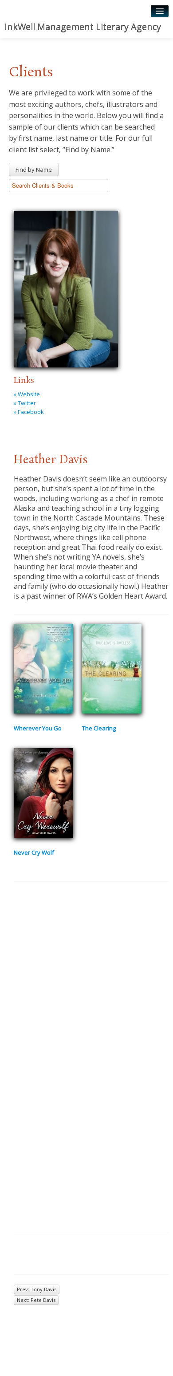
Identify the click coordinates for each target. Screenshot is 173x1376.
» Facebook (29, 412)
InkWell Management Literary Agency (82, 26)
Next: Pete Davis (36, 1300)
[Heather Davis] (66, 288)
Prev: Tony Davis (36, 1289)
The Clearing (99, 728)
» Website (27, 394)
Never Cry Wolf (34, 852)
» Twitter (25, 403)
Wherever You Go (38, 728)
